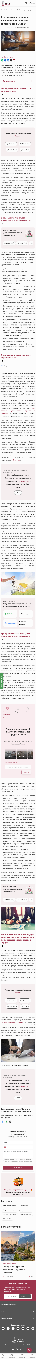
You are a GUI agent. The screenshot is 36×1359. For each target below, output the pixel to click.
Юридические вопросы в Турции (12, 1210)
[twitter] (13, 1328)
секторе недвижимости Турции (12, 1022)
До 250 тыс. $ (24, 144)
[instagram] (18, 1328)
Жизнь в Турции (7, 1219)
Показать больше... (22, 623)
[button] (5, 1147)
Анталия (22, 243)
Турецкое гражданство (9, 1214)
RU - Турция (16, 1349)
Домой (3, 10)
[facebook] (8, 1328)
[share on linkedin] (8, 60)
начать (18, 493)
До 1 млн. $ (25, 150)
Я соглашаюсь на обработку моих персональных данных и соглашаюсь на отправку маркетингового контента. (18, 1161)
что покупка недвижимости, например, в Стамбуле (18, 410)
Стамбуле (16, 460)
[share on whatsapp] (2, 60)
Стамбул (9, 243)
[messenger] (27, 1328)
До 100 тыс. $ (11, 144)
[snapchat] (32, 1328)
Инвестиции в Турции (25, 10)
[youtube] (3, 1328)
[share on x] (11, 60)
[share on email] (14, 60)
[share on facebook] (5, 60)
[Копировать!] (2, 94)
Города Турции (24, 1205)
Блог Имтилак (12, 10)
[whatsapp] (23, 1328)
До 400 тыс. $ (12, 150)
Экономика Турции (25, 1214)
